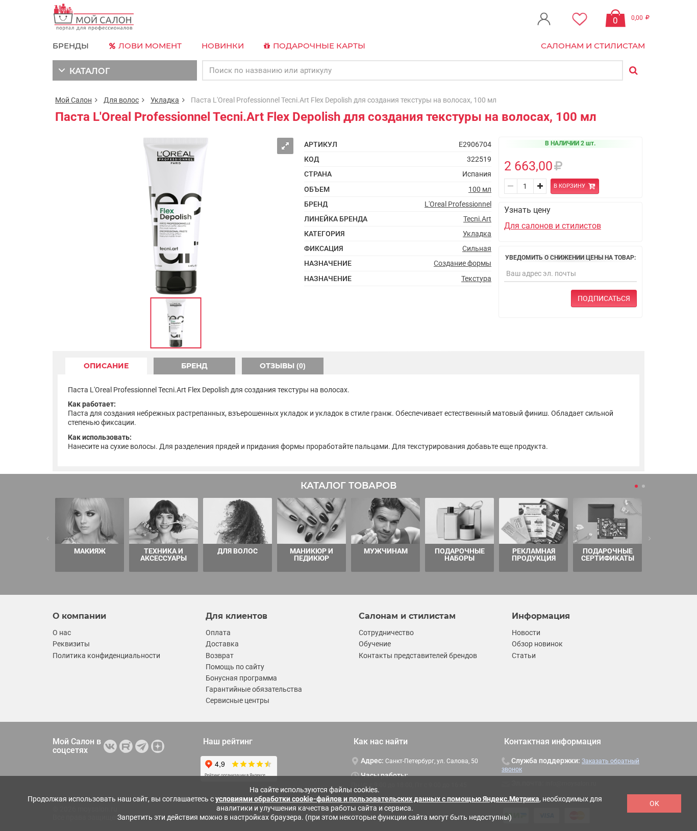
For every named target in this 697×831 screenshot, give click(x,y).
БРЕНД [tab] (194, 365)
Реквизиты (71, 644)
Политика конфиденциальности (106, 655)
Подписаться (604, 298)
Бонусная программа (241, 678)
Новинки (223, 46)
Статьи (524, 655)
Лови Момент (149, 46)
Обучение (375, 644)
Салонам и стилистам (593, 46)
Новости (526, 632)
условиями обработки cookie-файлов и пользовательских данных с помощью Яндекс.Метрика (377, 799)
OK (654, 803)
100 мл (479, 189)
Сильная (476, 248)
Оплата (218, 632)
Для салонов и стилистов (552, 226)
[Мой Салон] (94, 17)
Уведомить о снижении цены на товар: (570, 257)
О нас (62, 632)
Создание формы (462, 263)
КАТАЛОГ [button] (87, 71)
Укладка (165, 100)
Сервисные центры (237, 700)
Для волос (121, 100)
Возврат (220, 655)
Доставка (222, 644)
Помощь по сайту (235, 667)
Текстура (476, 278)
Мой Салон (73, 100)
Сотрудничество (386, 632)
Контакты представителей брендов (418, 655)
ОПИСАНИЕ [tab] (106, 365)
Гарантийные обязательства (254, 689)
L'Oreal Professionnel (458, 204)
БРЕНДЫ (71, 46)
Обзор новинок (537, 644)
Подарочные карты (318, 46)
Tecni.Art (477, 219)
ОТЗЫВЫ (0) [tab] (283, 365)
